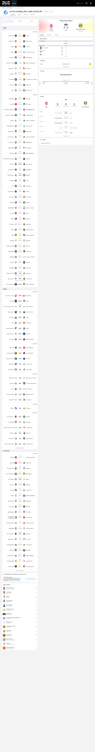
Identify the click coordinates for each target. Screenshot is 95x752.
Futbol (3, 7)
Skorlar (14, 3)
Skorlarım (81, 3)
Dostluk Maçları (9, 7)
